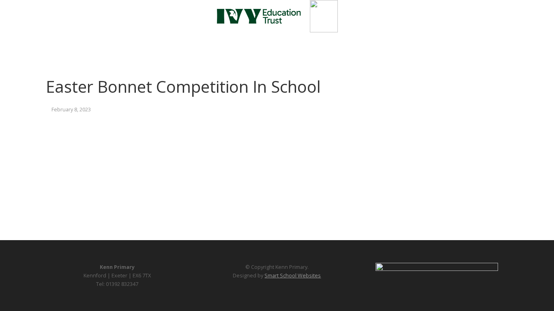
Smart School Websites (292, 275)
